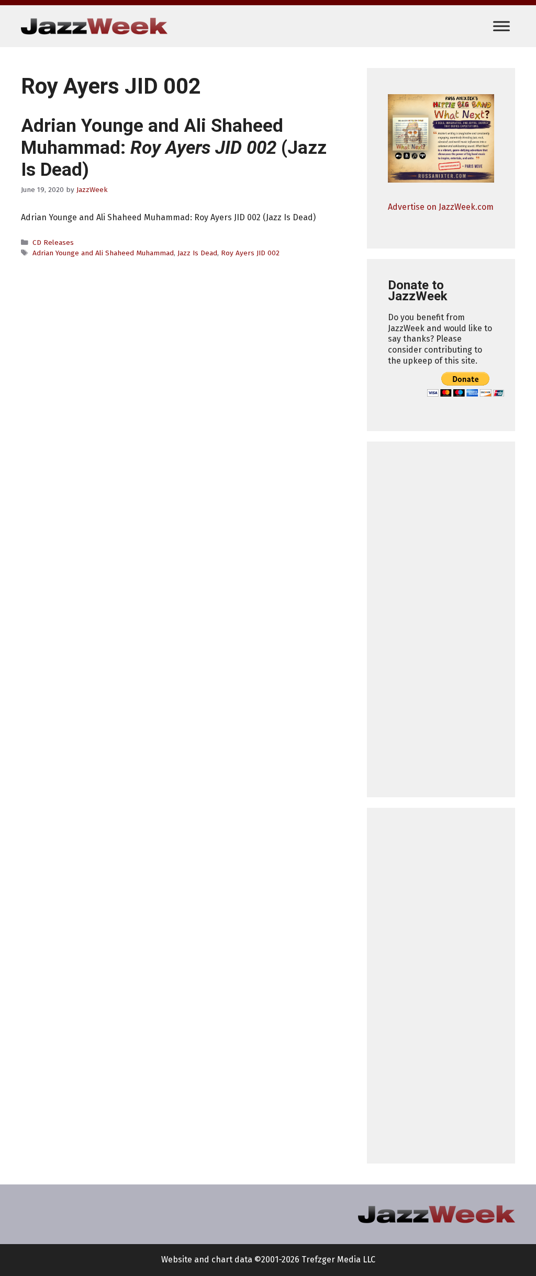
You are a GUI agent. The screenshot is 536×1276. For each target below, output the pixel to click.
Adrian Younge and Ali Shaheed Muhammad (103, 253)
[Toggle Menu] (501, 26)
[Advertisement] (441, 619)
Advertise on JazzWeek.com (441, 207)
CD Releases (53, 242)
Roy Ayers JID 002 (250, 253)
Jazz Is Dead (197, 253)
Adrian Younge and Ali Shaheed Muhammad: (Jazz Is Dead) (174, 147)
